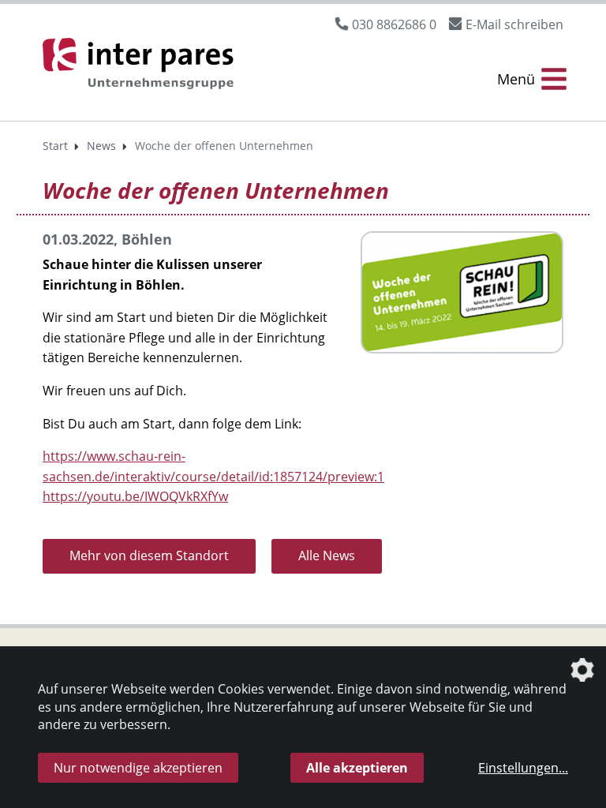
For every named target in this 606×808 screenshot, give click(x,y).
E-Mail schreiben (514, 24)
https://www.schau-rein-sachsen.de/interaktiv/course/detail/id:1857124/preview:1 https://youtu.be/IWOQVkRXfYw (213, 476)
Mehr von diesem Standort (149, 555)
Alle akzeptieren (357, 767)
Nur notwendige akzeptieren (138, 767)
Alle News (326, 555)
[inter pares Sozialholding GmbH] (141, 66)
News (101, 145)
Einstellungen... (523, 767)
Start (55, 145)
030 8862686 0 (394, 24)
